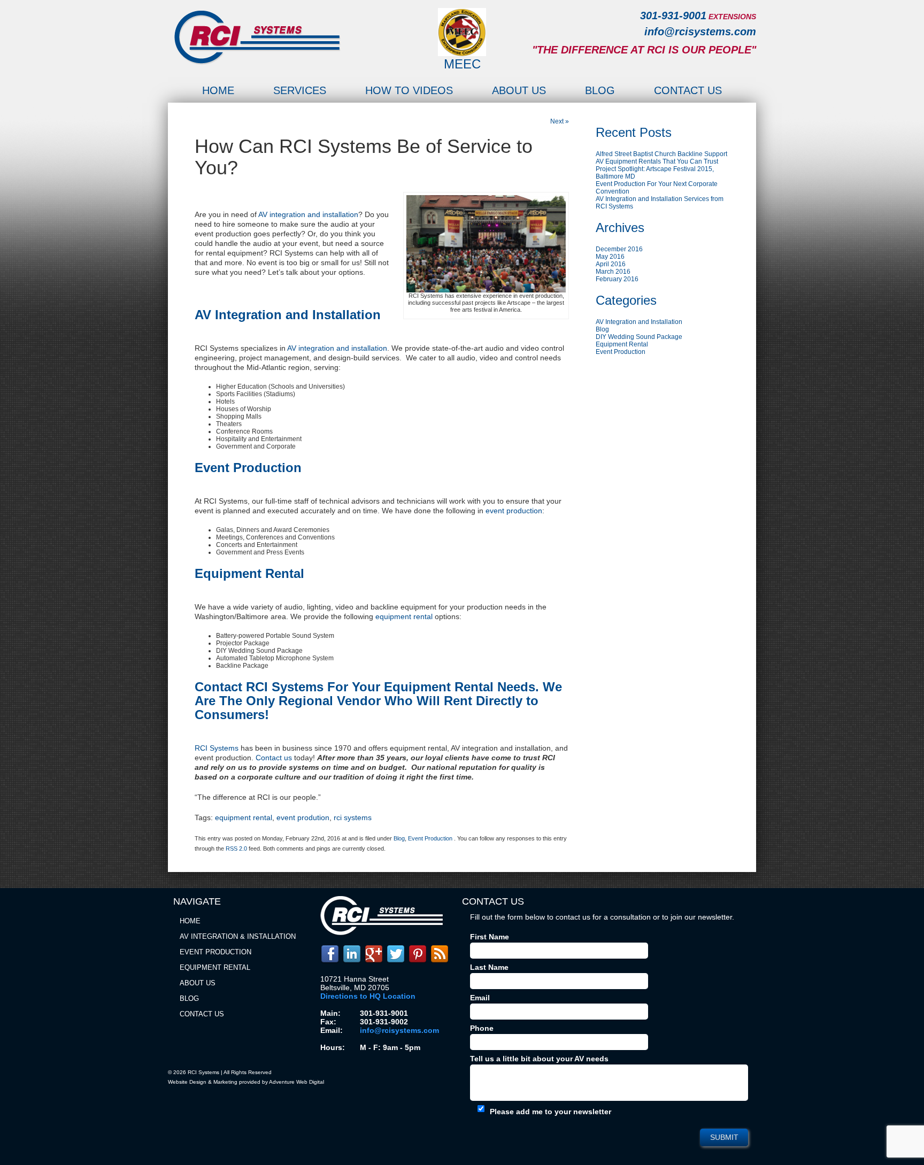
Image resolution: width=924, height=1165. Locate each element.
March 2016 (613, 271)
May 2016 (610, 256)
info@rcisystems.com (700, 31)
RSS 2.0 (236, 848)
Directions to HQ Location (367, 996)
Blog (600, 90)
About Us (519, 90)
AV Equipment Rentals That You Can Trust (657, 161)
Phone (482, 1028)
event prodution (302, 817)
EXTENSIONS (732, 16)
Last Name (489, 967)
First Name (489, 936)
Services (299, 90)
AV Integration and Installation (639, 322)
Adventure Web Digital (296, 1082)
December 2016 (619, 249)
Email (480, 997)
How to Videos (409, 90)
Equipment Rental (622, 344)
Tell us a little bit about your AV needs (539, 1058)
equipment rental (243, 817)
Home (218, 90)
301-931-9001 (673, 15)
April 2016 (611, 264)
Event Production (430, 838)
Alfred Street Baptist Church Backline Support (661, 154)
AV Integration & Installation (238, 936)
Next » (559, 121)
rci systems (353, 817)
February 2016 (617, 279)
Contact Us (688, 90)
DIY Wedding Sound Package (639, 337)
